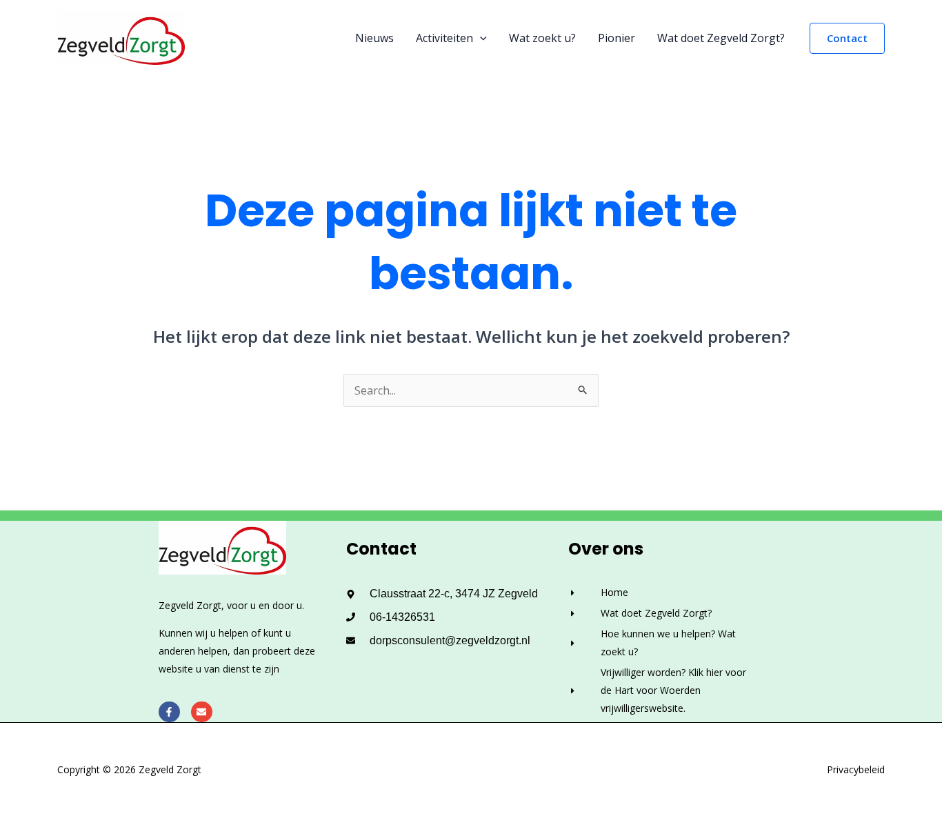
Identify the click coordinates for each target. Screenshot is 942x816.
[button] (480, 38)
